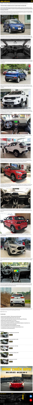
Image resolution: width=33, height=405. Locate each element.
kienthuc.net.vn (5, 311)
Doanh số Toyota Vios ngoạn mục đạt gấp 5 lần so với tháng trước (10, 321)
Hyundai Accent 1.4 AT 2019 (13, 359)
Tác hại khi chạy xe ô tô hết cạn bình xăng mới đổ (8, 328)
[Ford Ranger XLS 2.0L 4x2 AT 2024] (4, 335)
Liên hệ (12, 399)
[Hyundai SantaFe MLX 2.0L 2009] (4, 341)
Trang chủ (12, 395)
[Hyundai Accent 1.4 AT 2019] (4, 361)
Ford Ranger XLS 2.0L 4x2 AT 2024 (14, 332)
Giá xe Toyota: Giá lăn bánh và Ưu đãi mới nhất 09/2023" (9, 324)
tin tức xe (5, 3)
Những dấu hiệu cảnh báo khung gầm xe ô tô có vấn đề (8, 320)
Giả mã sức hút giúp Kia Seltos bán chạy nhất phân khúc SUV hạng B (10, 325)
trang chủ (1, 3)
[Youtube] (23, 395)
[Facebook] (23, 397)
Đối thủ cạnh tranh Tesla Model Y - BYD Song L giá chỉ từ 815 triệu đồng (11, 316)
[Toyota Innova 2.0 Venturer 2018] (4, 355)
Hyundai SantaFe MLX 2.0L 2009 (13, 339)
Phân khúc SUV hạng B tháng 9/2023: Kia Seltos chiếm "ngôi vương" (10, 317)
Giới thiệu (12, 396)
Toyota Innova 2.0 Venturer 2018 (13, 352)
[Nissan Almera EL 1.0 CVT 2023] (4, 348)
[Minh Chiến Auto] (5, 1)
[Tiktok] (23, 398)
